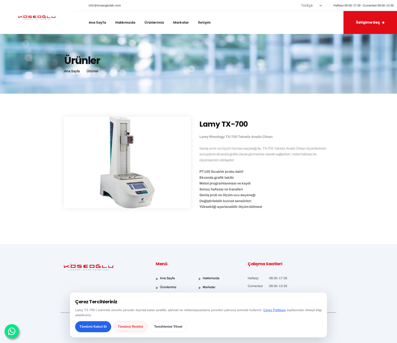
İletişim (204, 22)
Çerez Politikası (274, 310)
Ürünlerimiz (154, 22)
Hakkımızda (125, 22)
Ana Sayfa (97, 22)
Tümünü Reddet (130, 326)
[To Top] (387, 335)
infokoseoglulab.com (105, 5)
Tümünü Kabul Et (93, 326)
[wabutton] (12, 331)
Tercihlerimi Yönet (168, 326)
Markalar (181, 22)
